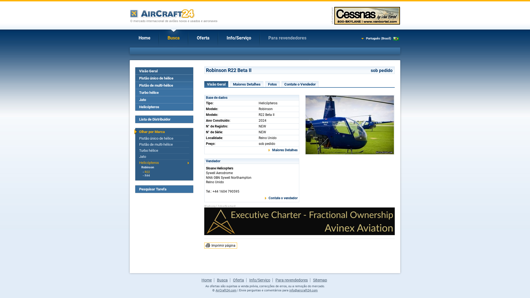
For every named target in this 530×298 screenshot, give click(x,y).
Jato (142, 100)
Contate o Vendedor (300, 84)
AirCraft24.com (226, 290)
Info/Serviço (239, 38)
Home (144, 38)
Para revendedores (287, 38)
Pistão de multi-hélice (156, 85)
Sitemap (320, 280)
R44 (147, 175)
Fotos (272, 84)
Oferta (203, 38)
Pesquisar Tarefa (152, 189)
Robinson (147, 167)
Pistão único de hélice (156, 78)
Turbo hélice (149, 93)
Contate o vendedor (283, 198)
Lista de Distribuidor (155, 119)
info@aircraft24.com (303, 290)
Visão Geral (148, 71)
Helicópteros (149, 107)
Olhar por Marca (152, 132)
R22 (147, 172)
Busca (174, 38)
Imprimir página (223, 246)
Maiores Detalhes (247, 84)
